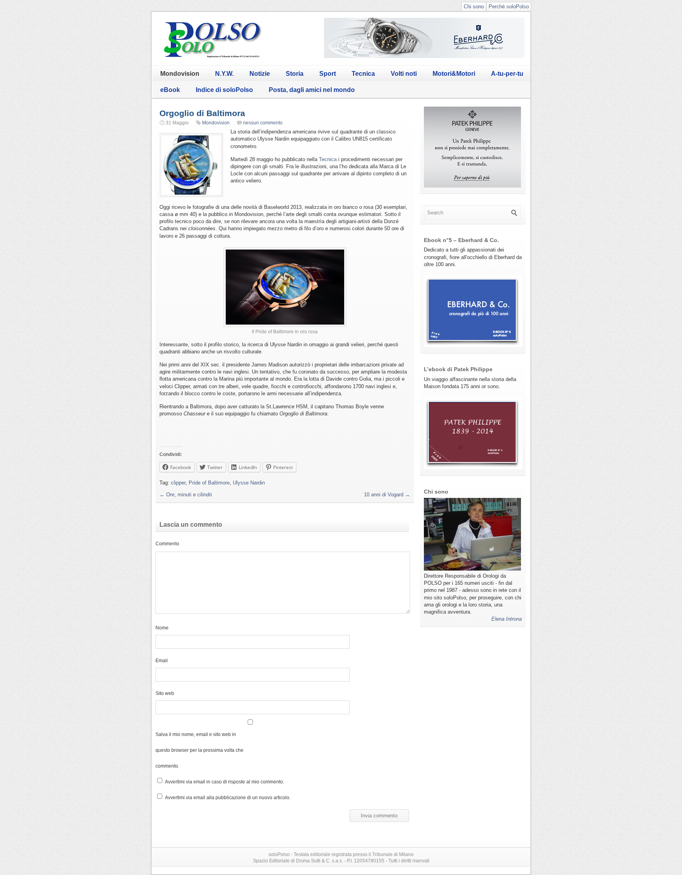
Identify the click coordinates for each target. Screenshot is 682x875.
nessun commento (263, 123)
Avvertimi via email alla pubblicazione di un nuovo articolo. (227, 797)
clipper (178, 483)
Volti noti (404, 73)
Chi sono (474, 6)
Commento (167, 543)
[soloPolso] (212, 57)
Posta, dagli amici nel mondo (312, 89)
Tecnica (363, 73)
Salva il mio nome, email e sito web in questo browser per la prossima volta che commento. (200, 750)
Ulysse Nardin (249, 483)
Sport (327, 73)
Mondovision (179, 73)
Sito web (165, 693)
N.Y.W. (224, 73)
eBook (170, 89)
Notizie (259, 73)
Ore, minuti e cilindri (185, 495)
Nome (162, 627)
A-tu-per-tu (507, 73)
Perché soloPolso (509, 6)
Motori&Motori (454, 73)
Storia (295, 73)
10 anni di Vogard (387, 495)
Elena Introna (506, 619)
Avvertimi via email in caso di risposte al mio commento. (224, 781)
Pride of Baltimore (209, 483)
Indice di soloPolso (224, 89)
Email (162, 660)
